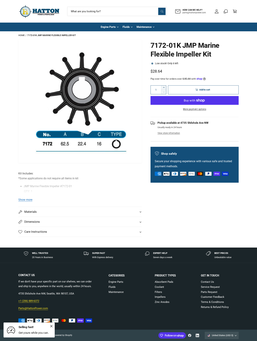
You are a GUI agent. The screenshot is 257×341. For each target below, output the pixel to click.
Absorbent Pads (164, 281)
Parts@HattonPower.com (33, 308)
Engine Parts (108, 27)
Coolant (159, 287)
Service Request (210, 287)
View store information (169, 133)
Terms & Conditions (212, 302)
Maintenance (144, 27)
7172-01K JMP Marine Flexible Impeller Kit (51, 35)
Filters (158, 292)
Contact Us (207, 281)
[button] (234, 11)
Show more (25, 199)
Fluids (126, 27)
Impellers (160, 296)
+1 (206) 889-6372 (28, 301)
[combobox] (116, 11)
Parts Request (209, 292)
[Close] (51, 326)
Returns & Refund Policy (215, 307)
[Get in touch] (225, 11)
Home (21, 35)
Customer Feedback (212, 296)
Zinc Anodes (162, 302)
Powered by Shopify (62, 335)
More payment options (194, 109)
